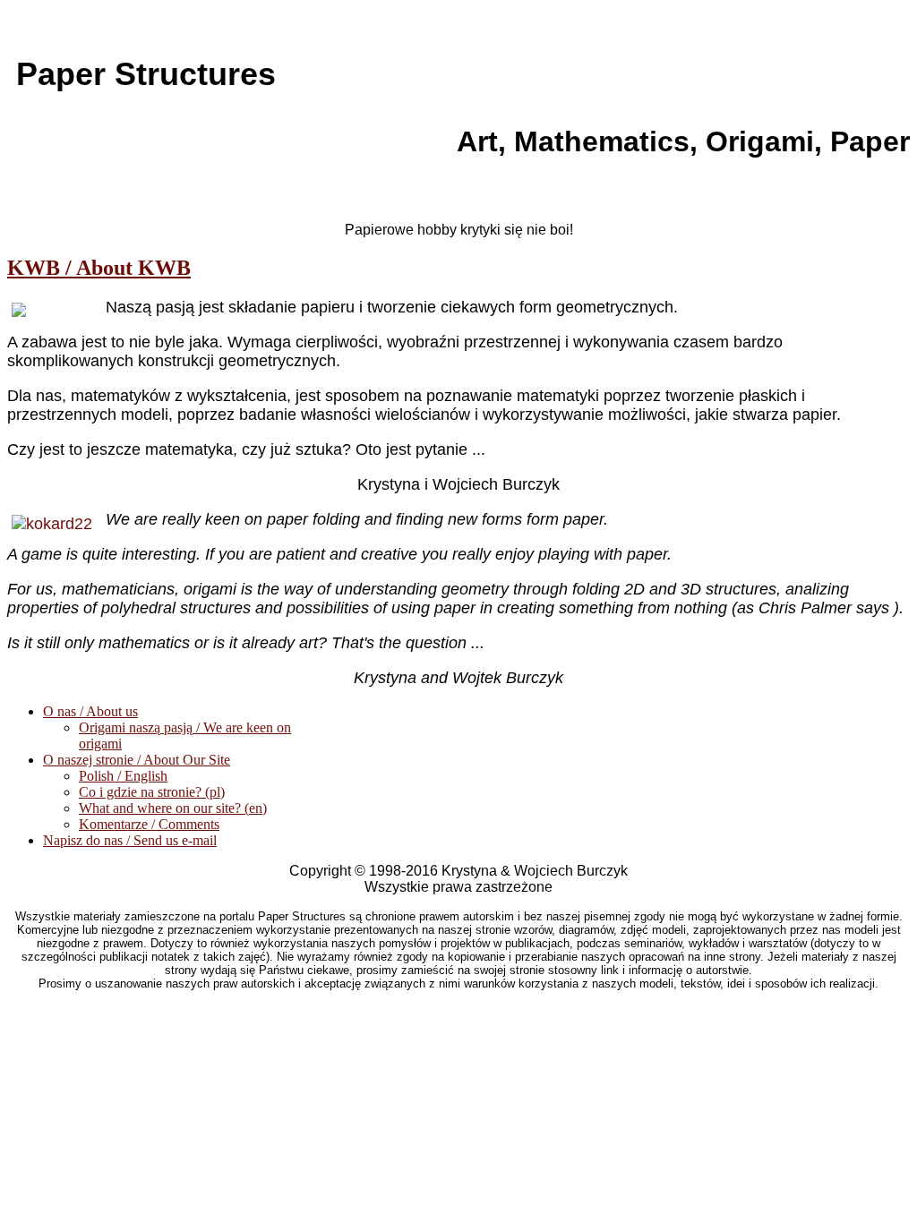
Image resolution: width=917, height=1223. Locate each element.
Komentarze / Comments (149, 824)
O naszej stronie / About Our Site (136, 759)
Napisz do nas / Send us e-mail (130, 840)
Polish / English (123, 775)
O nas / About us (90, 711)
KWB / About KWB (99, 267)
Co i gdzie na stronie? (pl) (152, 792)
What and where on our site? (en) (173, 808)
